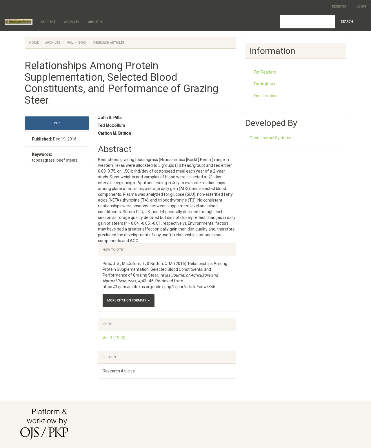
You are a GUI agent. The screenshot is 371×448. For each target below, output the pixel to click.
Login (361, 6)
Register (339, 6)
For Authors (264, 84)
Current (48, 22)
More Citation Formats (127, 300)
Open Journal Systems (270, 138)
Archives (71, 22)
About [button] (94, 22)
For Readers (265, 72)
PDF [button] (57, 123)
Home (34, 43)
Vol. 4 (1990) (77, 43)
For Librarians (266, 96)
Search (347, 21)
